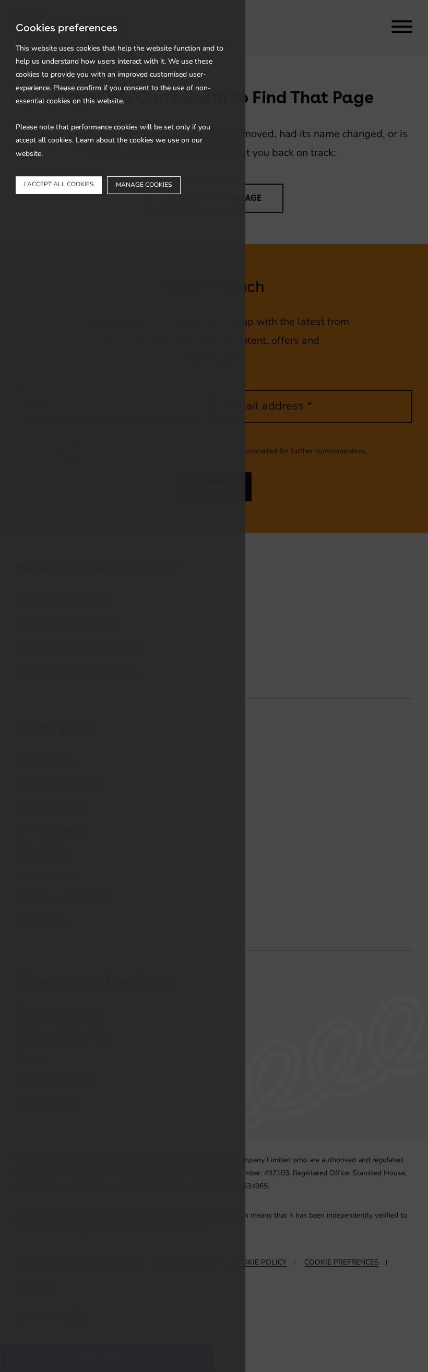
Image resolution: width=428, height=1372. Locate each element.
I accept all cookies (58, 185)
